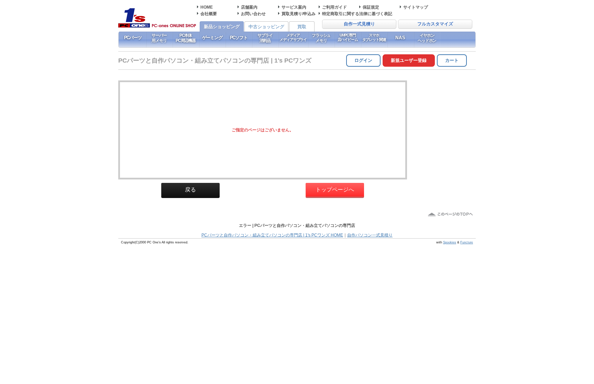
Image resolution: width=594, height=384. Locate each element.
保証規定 (371, 7)
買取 (301, 26)
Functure (466, 242)
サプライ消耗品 (264, 38)
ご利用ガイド (334, 7)
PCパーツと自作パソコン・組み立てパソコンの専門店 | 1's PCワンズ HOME (272, 235)
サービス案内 (294, 7)
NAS (400, 37)
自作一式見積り (359, 24)
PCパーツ (133, 37)
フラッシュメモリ (321, 38)
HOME (206, 7)
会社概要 (208, 13)
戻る (190, 190)
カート (452, 60)
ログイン (363, 60)
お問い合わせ (253, 13)
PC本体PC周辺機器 (186, 38)
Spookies (449, 242)
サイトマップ (415, 7)
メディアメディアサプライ (293, 37)
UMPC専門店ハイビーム (348, 37)
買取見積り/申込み (299, 13)
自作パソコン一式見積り (370, 235)
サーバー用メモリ (159, 38)
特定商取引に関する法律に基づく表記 (357, 13)
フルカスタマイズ (435, 24)
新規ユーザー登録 (409, 60)
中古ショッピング (266, 26)
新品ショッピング (222, 26)
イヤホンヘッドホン (427, 38)
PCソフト (239, 37)
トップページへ (335, 190)
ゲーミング (212, 37)
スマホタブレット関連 (374, 37)
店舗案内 (249, 7)
